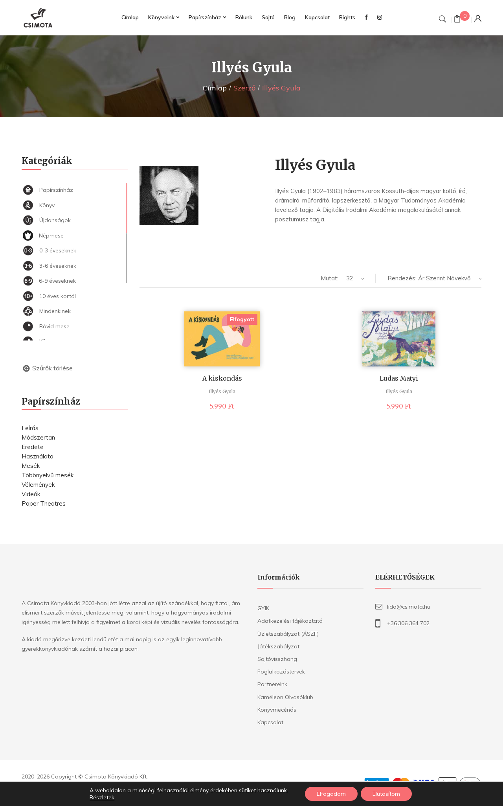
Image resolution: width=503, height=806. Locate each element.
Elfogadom (331, 793)
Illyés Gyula (222, 391)
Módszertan (38, 437)
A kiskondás (222, 378)
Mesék (31, 465)
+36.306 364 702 (408, 623)
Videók (31, 494)
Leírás (30, 428)
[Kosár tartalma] (457, 20)
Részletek (102, 797)
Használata (37, 456)
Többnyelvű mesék (47, 475)
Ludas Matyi (399, 378)
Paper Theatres (44, 503)
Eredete (33, 447)
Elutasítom (386, 793)
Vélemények (38, 484)
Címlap (215, 87)
